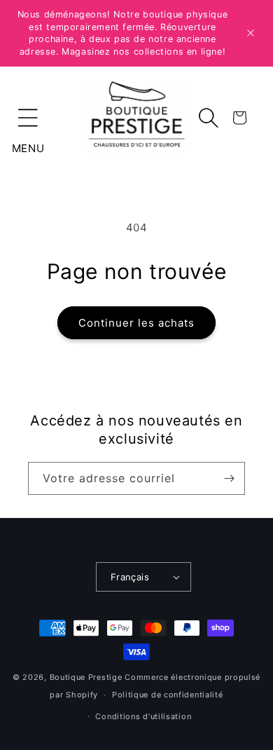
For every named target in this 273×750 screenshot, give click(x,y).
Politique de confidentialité (167, 695)
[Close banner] (250, 33)
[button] (28, 117)
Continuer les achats (136, 322)
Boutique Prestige (86, 677)
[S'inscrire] (229, 478)
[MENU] (28, 117)
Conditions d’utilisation (143, 716)
